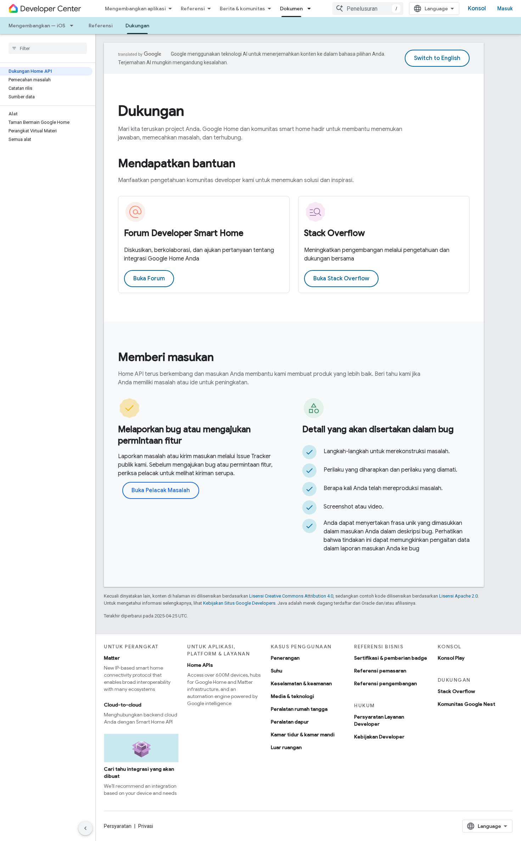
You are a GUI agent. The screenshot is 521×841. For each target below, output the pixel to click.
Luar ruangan (286, 747)
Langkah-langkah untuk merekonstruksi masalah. (387, 451)
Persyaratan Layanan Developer (379, 720)
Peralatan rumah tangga (299, 709)
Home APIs (200, 665)
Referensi (193, 8)
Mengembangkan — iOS (37, 25)
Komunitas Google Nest (466, 704)
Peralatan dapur (290, 722)
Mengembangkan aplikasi (135, 8)
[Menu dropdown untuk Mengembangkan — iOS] (73, 25)
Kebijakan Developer (379, 736)
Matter (112, 658)
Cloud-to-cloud (122, 705)
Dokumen (291, 8)
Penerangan (285, 658)
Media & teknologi (292, 696)
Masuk (504, 8)
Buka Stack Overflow (341, 278)
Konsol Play (451, 658)
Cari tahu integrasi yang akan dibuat (139, 772)
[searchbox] (48, 48)
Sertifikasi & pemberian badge (390, 658)
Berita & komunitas (242, 8)
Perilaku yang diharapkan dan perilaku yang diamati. (390, 469)
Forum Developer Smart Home (183, 233)
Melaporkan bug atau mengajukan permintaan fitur (184, 435)
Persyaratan (117, 826)
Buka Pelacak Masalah (160, 490)
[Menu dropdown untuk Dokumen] (311, 8)
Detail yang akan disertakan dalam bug (378, 429)
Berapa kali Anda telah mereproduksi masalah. (383, 488)
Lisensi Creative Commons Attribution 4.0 (291, 596)
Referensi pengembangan (385, 683)
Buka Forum (149, 278)
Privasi (145, 826)
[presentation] (294, 110)
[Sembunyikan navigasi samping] (85, 828)
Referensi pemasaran (380, 670)
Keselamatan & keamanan (301, 683)
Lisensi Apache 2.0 (458, 596)
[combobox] (367, 8)
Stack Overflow (334, 233)
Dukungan (137, 25)
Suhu (276, 670)
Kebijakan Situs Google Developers (239, 603)
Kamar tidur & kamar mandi (303, 734)
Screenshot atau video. (353, 506)
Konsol (477, 8)
